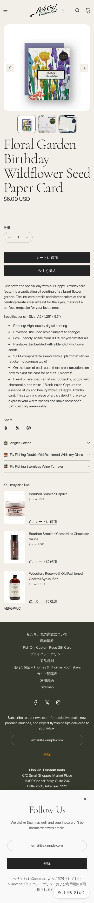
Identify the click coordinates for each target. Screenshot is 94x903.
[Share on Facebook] (6, 429)
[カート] (88, 10)
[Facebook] (35, 702)
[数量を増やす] (27, 237)
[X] (47, 702)
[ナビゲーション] (5, 10)
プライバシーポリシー (39, 884)
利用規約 (73, 884)
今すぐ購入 (47, 270)
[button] (10, 68)
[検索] (77, 10)
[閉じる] (85, 799)
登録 (47, 754)
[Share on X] (17, 429)
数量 (7, 228)
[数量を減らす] (9, 237)
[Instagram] (58, 702)
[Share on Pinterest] (28, 429)
